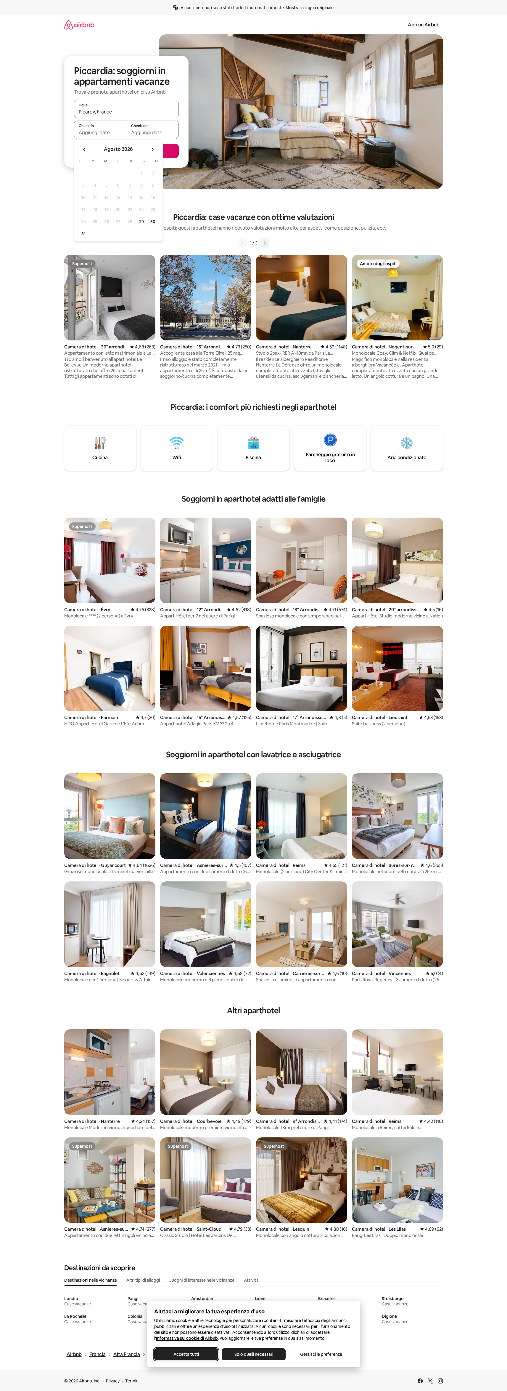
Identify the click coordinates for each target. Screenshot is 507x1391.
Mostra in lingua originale (310, 7)
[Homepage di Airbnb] (79, 24)
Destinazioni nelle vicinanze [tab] (90, 1280)
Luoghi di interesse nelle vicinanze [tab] (201, 1280)
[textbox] (100, 132)
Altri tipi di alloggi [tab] (143, 1280)
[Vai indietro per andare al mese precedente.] (84, 149)
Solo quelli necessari (253, 1354)
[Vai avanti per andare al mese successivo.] (152, 149)
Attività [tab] (251, 1280)
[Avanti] (264, 243)
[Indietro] (242, 243)
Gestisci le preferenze (321, 1354)
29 (141, 221)
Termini (132, 1381)
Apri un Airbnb (424, 25)
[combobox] (126, 111)
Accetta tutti (186, 1354)
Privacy (113, 1381)
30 (152, 221)
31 (83, 233)
